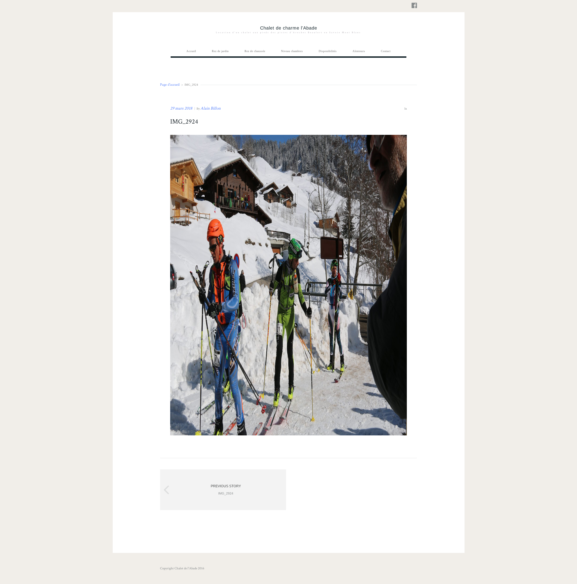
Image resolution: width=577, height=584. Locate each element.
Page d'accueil (170, 84)
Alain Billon (210, 108)
